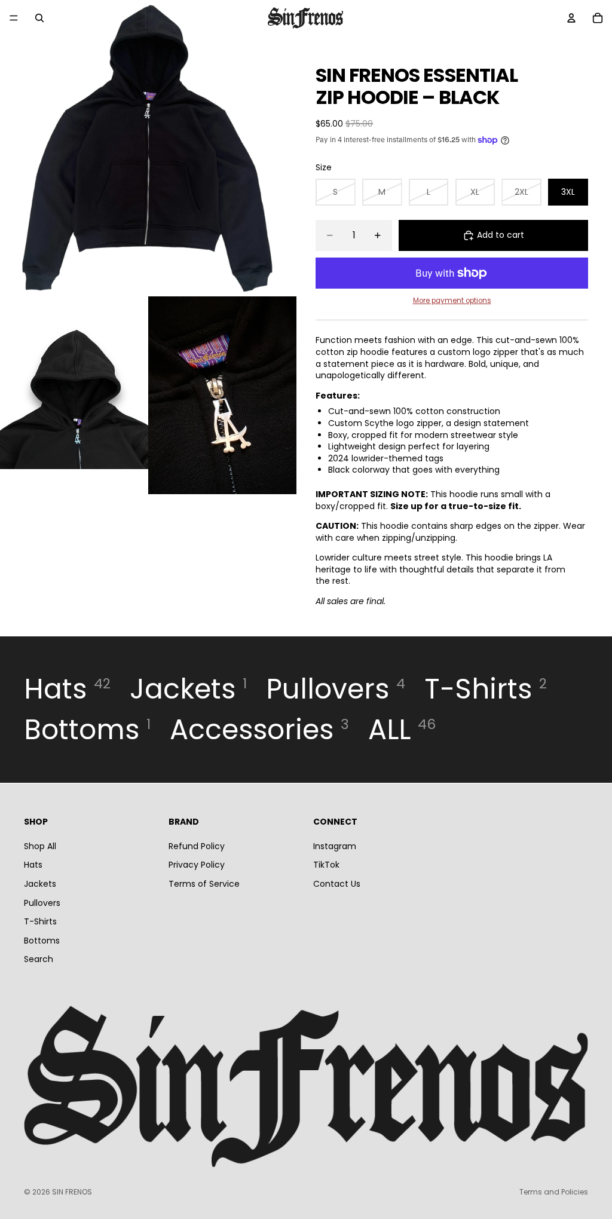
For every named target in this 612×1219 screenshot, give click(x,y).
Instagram (334, 846)
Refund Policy (197, 846)
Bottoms (42, 940)
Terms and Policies (553, 1192)
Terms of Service (204, 883)
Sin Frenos (72, 1192)
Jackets (40, 883)
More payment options (452, 300)
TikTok (326, 865)
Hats (33, 865)
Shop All (40, 846)
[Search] (39, 18)
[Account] (571, 18)
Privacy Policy (197, 865)
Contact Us (336, 883)
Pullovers (42, 902)
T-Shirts (40, 921)
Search (38, 959)
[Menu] (13, 18)
